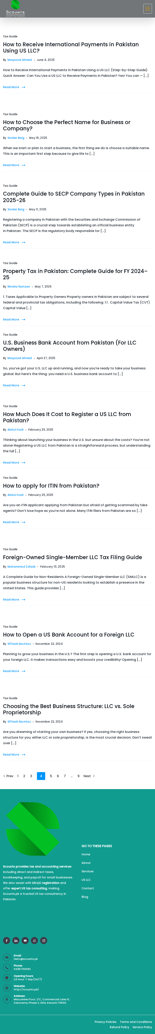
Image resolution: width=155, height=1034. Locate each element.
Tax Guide (10, 36)
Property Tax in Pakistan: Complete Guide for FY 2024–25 (75, 274)
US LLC (86, 880)
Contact (88, 888)
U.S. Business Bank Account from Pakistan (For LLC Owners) (69, 346)
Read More (11, 87)
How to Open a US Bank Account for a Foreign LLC (68, 634)
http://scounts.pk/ (26, 989)
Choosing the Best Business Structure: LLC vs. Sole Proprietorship (68, 709)
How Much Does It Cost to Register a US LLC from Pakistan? (67, 417)
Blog (85, 897)
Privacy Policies (105, 1022)
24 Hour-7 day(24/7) (28, 979)
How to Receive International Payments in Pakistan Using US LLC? (71, 47)
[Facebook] (6, 940)
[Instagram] (43, 940)
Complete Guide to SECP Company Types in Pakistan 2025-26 (74, 197)
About (86, 863)
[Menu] (147, 9)
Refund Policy (119, 1027)
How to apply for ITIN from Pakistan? (51, 485)
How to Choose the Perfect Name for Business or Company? (66, 125)
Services (88, 871)
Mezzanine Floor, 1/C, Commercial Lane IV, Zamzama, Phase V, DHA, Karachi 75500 (42, 1001)
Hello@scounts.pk (26, 959)
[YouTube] (25, 940)
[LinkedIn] (15, 940)
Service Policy (142, 1027)
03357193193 (22, 969)
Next (88, 776)
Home (86, 854)
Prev (9, 776)
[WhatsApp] (34, 940)
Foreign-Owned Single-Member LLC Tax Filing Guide (72, 557)
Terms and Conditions (136, 1022)
